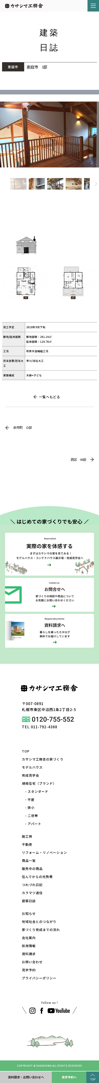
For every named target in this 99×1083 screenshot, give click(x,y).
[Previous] (4, 134)
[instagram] (32, 1010)
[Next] (94, 134)
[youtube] (58, 1010)
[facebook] (41, 1010)
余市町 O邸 (22, 427)
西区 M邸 (78, 459)
